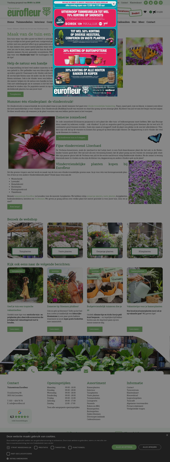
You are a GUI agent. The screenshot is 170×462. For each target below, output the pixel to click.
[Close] (114, 4)
